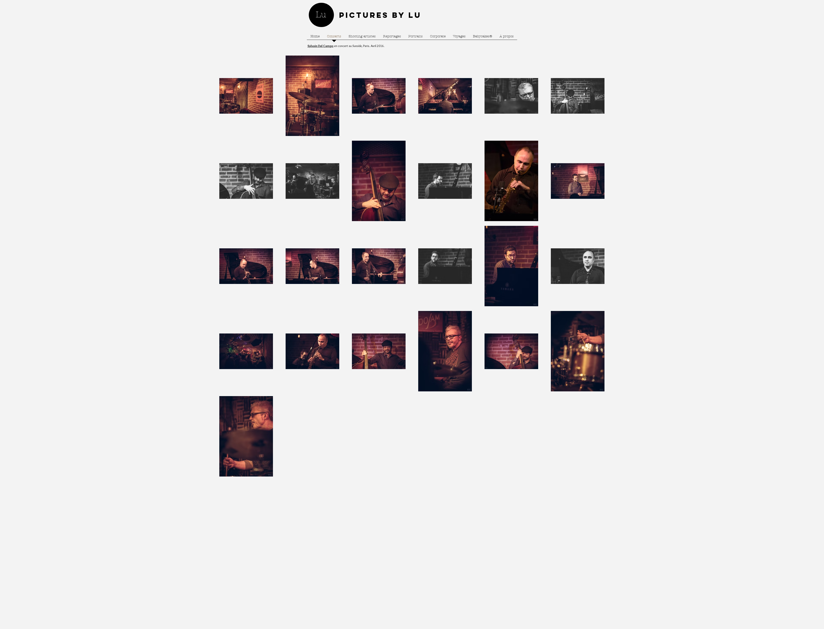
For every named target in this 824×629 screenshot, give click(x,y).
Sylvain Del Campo (320, 46)
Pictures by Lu (380, 15)
